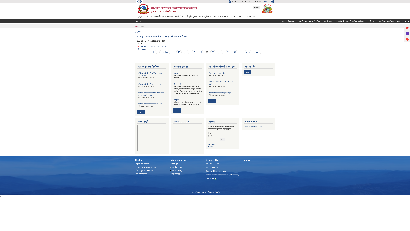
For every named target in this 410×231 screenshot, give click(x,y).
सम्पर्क (241, 16)
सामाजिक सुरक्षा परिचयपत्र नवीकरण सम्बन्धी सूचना (389, 21)
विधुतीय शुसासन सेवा (194, 16)
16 (186, 52)
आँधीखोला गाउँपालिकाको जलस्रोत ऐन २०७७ (150, 104)
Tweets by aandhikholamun (253, 126)
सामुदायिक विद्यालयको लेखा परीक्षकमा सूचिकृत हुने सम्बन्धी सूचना (349, 21)
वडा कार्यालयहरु (158, 16)
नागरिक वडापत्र (177, 171)
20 (213, 52)
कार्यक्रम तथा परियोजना (175, 16)
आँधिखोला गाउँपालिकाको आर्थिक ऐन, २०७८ (149, 84)
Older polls (211, 144)
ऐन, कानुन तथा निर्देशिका (144, 171)
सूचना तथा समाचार (142, 164)
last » (257, 52)
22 (228, 52)
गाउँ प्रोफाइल (176, 174)
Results (210, 146)
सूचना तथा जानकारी (221, 16)
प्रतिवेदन (207, 16)
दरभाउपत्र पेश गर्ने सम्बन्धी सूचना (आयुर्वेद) (220, 93)
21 (220, 52)
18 (201, 52)
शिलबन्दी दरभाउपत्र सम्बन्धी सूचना (218, 73)
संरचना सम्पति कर (178, 84)
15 (179, 52)
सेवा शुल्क (176, 100)
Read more (142, 49)
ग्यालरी (233, 16)
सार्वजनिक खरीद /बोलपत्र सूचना (146, 167)
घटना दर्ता (175, 164)
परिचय (148, 16)
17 (194, 52)
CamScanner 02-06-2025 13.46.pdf (153, 46)
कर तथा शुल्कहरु (141, 174)
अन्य (141, 112)
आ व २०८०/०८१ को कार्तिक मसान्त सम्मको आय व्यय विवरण (162, 36)
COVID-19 (250, 16)
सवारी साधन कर (178, 73)
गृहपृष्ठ (140, 16)
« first (153, 52)
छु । (211, 132)
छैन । (211, 135)
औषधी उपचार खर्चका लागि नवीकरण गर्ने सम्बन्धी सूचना (309, 21)
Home (137, 26)
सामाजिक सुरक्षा (177, 167)
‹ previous (164, 52)
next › (248, 52)
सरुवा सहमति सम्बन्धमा (283, 21)
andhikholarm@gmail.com (219, 171)
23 (235, 52)
